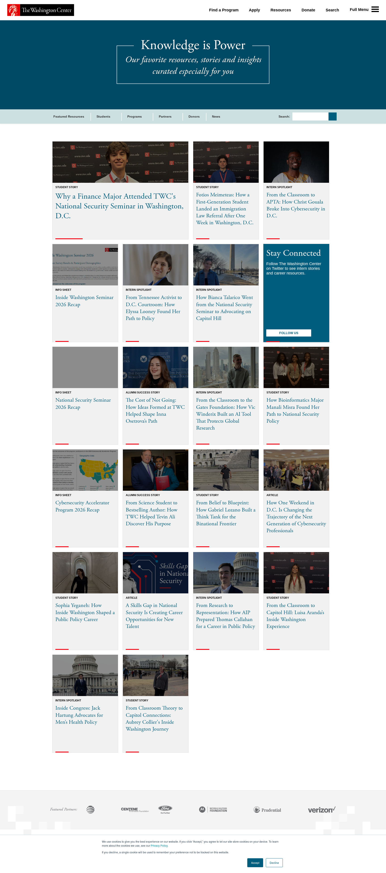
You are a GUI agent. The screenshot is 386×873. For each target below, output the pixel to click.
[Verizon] (322, 810)
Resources (281, 10)
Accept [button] (255, 863)
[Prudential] (267, 810)
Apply (254, 10)
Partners (165, 116)
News (216, 116)
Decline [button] (274, 863)
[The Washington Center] (40, 10)
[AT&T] (90, 810)
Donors (194, 116)
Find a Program (224, 10)
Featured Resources (68, 116)
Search (332, 10)
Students (103, 116)
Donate (308, 10)
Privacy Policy (159, 845)
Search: (284, 116)
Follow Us (288, 333)
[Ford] (165, 810)
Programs (135, 116)
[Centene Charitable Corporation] (135, 810)
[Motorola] (213, 810)
